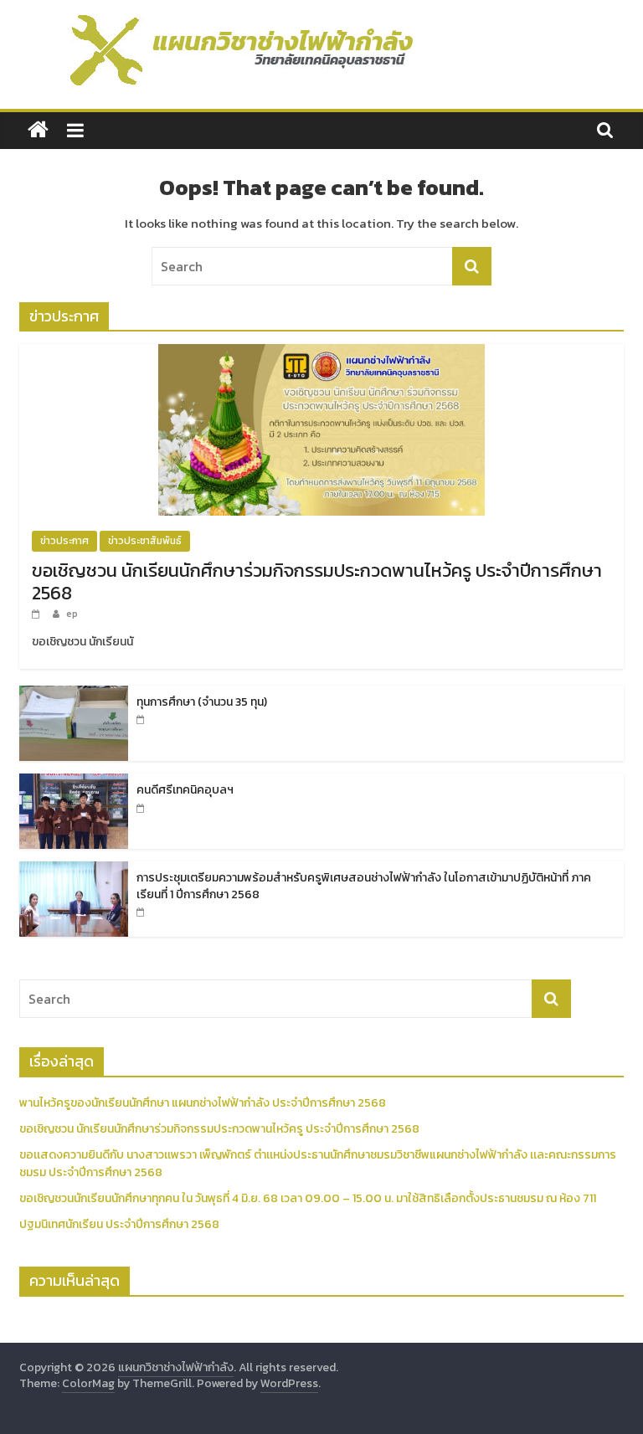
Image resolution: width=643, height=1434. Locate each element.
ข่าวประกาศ (64, 540)
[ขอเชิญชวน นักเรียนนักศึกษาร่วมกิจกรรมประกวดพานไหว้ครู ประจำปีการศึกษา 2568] (321, 353)
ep (72, 613)
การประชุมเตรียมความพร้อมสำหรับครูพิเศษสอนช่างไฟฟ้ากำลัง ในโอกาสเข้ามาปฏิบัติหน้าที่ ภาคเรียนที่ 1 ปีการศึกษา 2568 (363, 886)
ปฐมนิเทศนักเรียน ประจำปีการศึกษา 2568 (119, 1224)
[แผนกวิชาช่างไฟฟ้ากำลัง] (38, 130)
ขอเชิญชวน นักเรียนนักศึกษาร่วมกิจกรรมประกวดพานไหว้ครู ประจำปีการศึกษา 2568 (317, 581)
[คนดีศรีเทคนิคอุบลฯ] (73, 782)
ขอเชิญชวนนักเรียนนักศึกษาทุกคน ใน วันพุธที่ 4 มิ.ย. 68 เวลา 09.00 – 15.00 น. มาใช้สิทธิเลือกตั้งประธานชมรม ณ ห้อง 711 (307, 1198)
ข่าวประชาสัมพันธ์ (145, 540)
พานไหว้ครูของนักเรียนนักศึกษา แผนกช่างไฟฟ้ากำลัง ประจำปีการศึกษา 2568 (202, 1103)
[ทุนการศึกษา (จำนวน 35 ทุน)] (73, 694)
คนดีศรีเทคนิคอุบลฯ (185, 790)
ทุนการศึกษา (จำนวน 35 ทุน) (201, 702)
